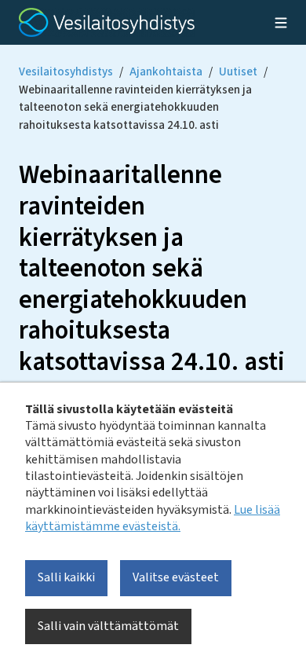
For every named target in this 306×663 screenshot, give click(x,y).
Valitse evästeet (176, 577)
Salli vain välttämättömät (108, 626)
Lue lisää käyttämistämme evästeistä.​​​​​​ (152, 518)
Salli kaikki (66, 577)
